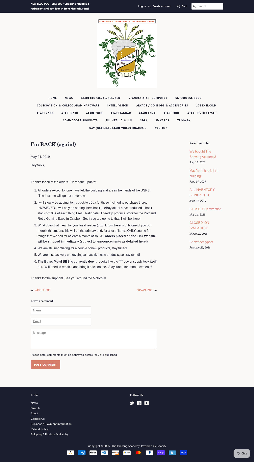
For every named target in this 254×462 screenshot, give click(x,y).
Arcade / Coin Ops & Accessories (162, 105)
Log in (142, 6)
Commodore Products (80, 120)
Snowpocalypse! (201, 242)
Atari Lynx (147, 113)
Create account (162, 6)
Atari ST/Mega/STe (201, 113)
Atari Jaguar (121, 113)
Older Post (42, 290)
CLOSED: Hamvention (205, 209)
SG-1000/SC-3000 (188, 98)
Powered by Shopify (153, 446)
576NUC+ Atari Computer (147, 98)
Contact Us (38, 418)
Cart (184, 6)
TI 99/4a (183, 120)
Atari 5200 (69, 113)
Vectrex (161, 128)
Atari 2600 (45, 113)
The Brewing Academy (126, 446)
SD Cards (162, 120)
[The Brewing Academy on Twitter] (132, 403)
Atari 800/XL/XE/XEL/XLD (100, 98)
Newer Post (145, 290)
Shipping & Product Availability (49, 434)
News (69, 98)
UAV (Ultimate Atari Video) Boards (117, 128)
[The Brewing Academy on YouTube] (146, 403)
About (34, 413)
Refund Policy (39, 429)
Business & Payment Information (51, 423)
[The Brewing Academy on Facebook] (139, 403)
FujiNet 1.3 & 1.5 (119, 120)
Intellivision (117, 105)
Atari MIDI (171, 113)
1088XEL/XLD (206, 105)
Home (53, 98)
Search (35, 408)
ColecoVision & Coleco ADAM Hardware (68, 105)
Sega (143, 120)
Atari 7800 (94, 113)
